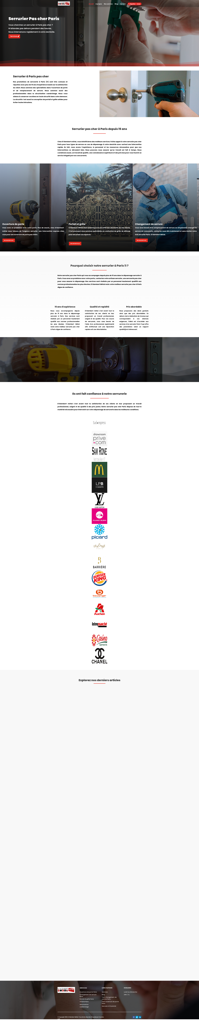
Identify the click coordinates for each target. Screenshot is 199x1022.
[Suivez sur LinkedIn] (140, 1017)
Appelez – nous (135, 4)
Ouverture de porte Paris (88, 992)
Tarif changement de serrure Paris (109, 998)
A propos (99, 4)
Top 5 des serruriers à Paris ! (69, 966)
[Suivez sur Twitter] (137, 1017)
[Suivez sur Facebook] (134, 1017)
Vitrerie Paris (84, 1002)
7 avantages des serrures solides (71, 776)
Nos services (108, 4)
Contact (123, 4)
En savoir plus (20, 108)
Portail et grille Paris (87, 999)
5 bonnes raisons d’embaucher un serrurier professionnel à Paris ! (83, 871)
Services (13, 36)
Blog (116, 4)
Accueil (91, 4)
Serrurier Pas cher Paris (33, 19)
